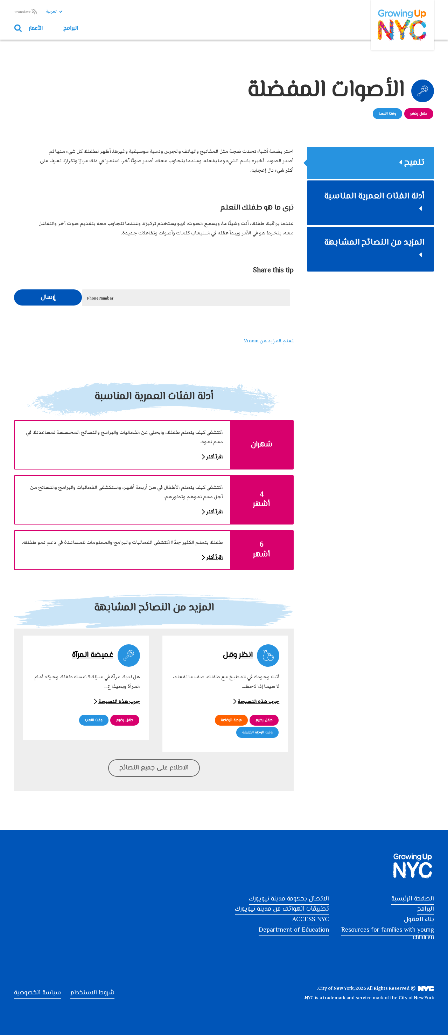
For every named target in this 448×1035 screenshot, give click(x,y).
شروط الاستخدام (92, 993)
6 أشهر (261, 550)
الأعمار (36, 29)
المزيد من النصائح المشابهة (374, 242)
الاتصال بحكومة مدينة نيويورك (289, 899)
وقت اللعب (387, 114)
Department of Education (294, 930)
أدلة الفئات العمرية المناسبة (374, 196)
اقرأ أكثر (214, 457)
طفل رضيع (418, 114)
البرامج (70, 29)
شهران (261, 445)
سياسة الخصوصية (37, 993)
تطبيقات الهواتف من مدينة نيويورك (282, 909)
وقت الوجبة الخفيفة (257, 732)
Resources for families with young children (387, 934)
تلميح (414, 162)
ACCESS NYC (310, 920)
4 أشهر (261, 499)
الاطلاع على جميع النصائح (154, 768)
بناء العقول (419, 920)
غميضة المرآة (92, 655)
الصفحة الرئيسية (412, 899)
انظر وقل (238, 655)
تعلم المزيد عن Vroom (269, 341)
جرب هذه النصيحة (258, 701)
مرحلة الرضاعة (231, 720)
